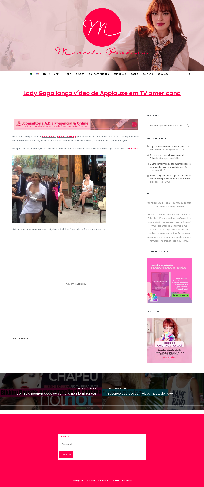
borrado (133, 148)
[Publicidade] (169, 340)
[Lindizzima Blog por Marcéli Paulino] (102, 35)
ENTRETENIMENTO (127, 105)
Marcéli (74, 105)
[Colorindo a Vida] (169, 280)
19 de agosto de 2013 (97, 105)
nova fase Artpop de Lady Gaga (59, 136)
